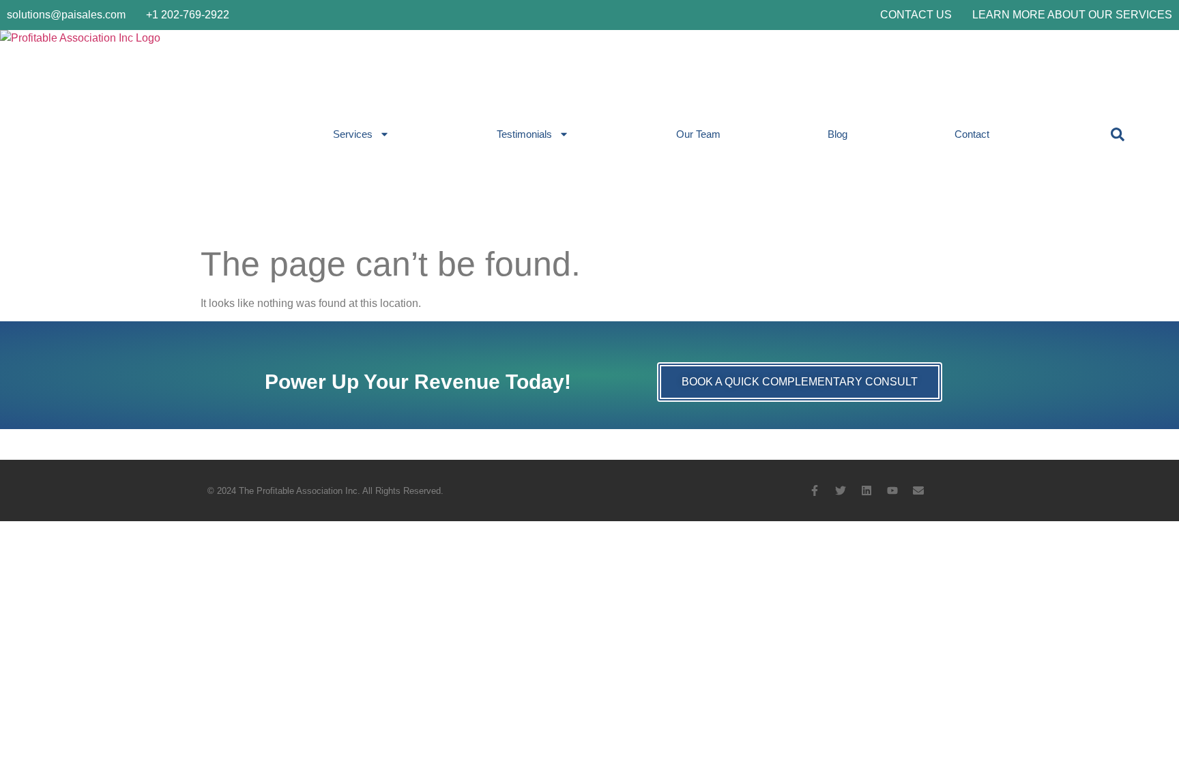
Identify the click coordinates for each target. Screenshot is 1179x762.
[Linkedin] (866, 490)
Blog (837, 134)
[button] (1117, 134)
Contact (972, 134)
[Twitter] (840, 490)
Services (353, 134)
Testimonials (524, 134)
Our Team (698, 134)
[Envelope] (918, 490)
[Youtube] (892, 490)
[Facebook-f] (814, 490)
